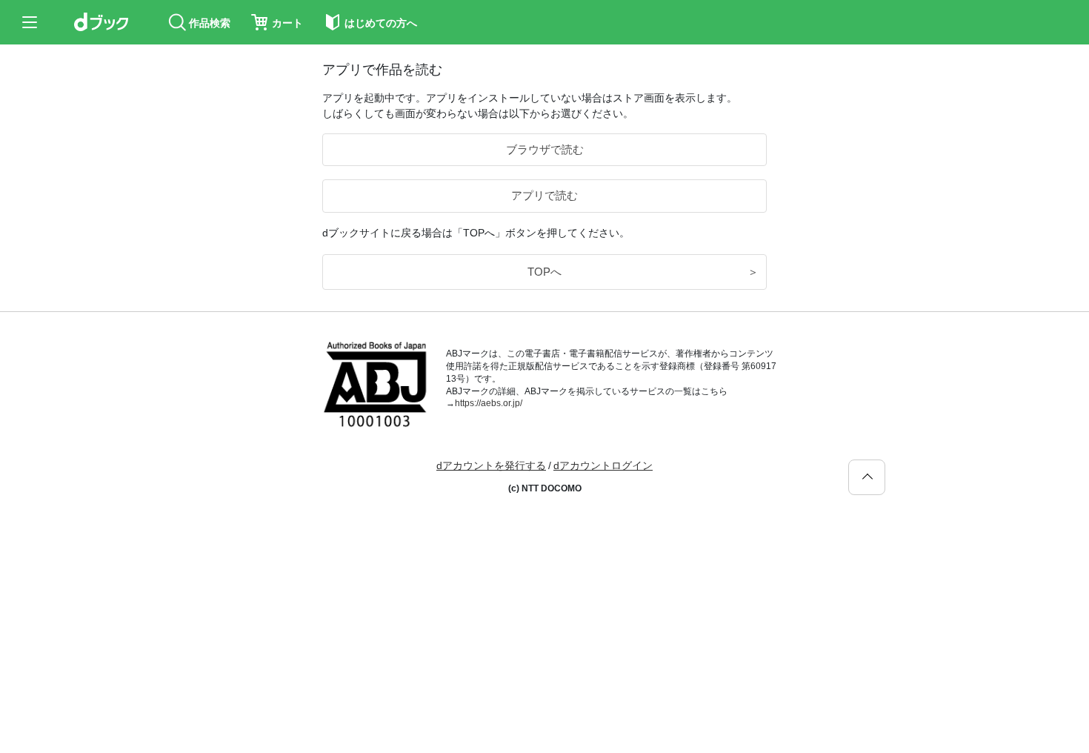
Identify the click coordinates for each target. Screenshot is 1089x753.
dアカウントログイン (603, 465)
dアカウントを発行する (491, 465)
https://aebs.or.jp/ (488, 403)
